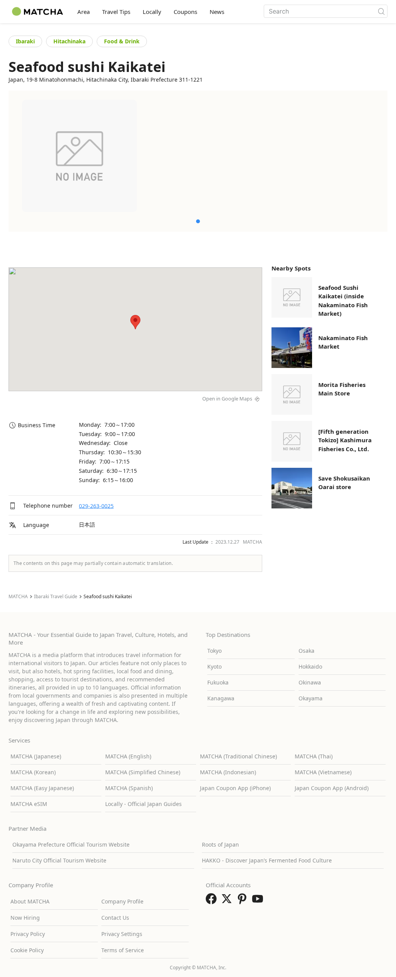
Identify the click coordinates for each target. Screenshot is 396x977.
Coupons (185, 11)
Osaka (306, 650)
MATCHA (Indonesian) (228, 772)
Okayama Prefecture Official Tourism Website (71, 844)
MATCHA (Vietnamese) (323, 772)
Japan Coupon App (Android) (332, 788)
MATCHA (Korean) (33, 772)
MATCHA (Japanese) (35, 756)
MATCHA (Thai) (314, 756)
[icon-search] (381, 11)
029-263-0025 (96, 505)
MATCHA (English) (128, 756)
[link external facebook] (213, 901)
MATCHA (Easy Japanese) (42, 788)
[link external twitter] (228, 901)
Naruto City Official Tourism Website (59, 860)
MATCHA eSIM (28, 804)
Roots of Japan (220, 844)
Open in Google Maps (227, 398)
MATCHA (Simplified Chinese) (142, 772)
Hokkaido (310, 666)
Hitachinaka (69, 41)
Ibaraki (25, 41)
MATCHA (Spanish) (129, 788)
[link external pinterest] (244, 901)
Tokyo (214, 650)
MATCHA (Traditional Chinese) (238, 756)
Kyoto (214, 666)
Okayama (311, 698)
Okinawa (310, 682)
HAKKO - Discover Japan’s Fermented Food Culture (267, 860)
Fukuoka (218, 682)
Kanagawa (220, 698)
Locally (152, 11)
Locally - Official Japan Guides (143, 804)
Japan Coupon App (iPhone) (235, 788)
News (217, 11)
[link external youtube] (259, 901)
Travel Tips (116, 11)
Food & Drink (122, 41)
